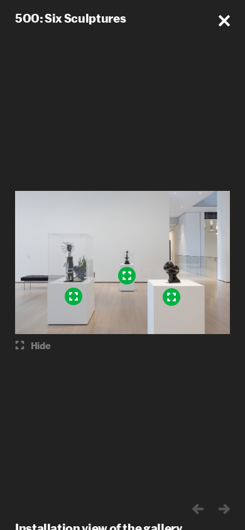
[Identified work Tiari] (171, 297)
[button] (224, 21)
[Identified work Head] (127, 275)
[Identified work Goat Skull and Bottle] (73, 296)
